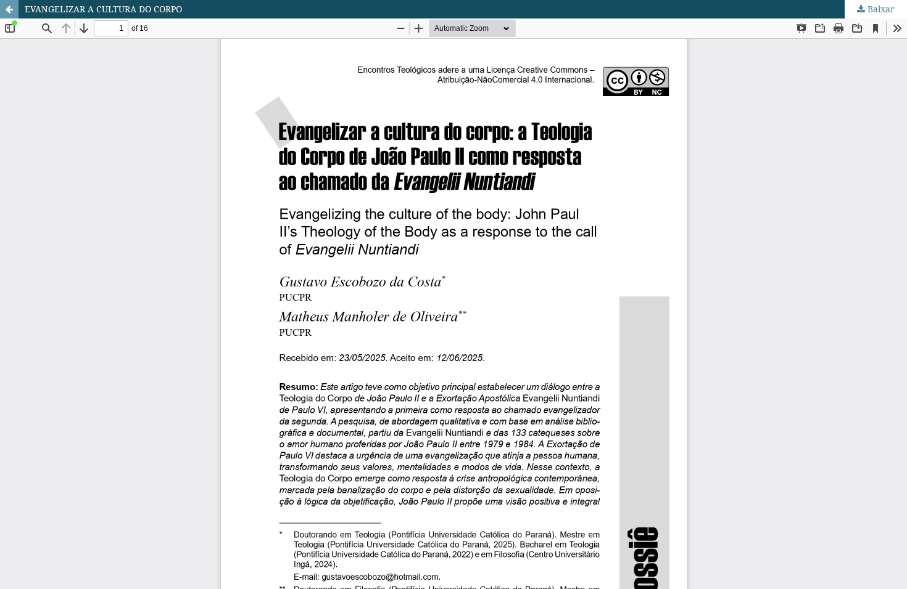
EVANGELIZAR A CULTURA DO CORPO (103, 9)
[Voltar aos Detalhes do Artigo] (9, 9)
